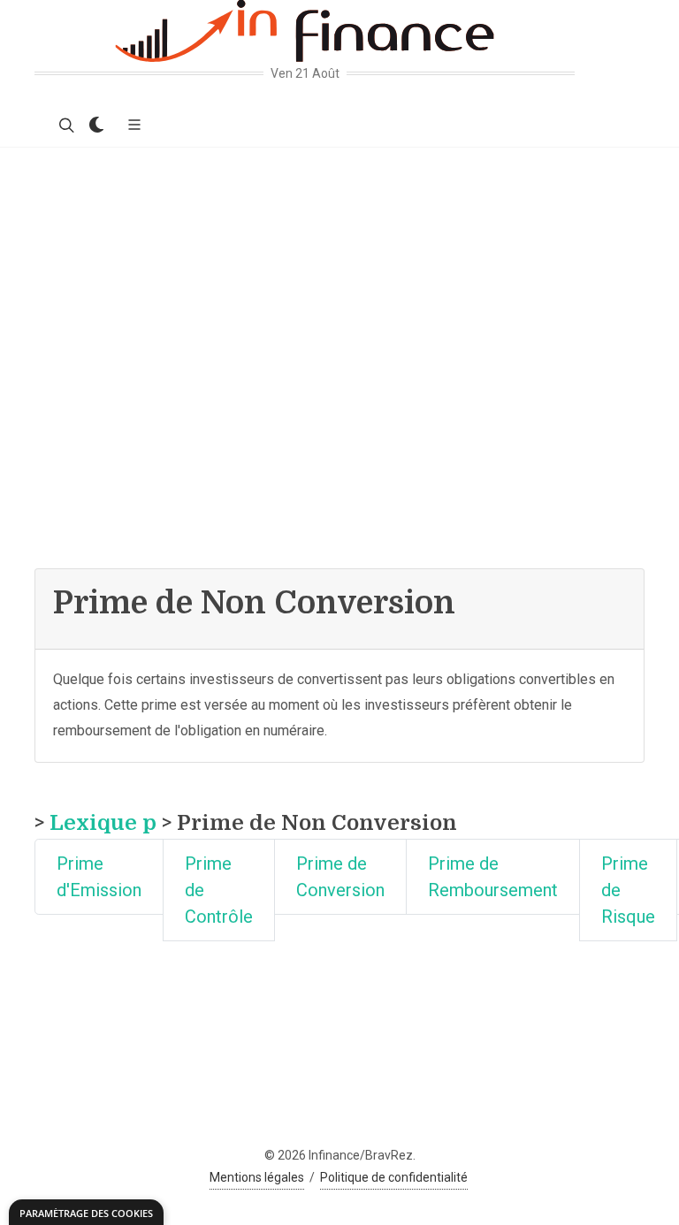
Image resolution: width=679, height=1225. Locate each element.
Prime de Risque (628, 890)
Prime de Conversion (340, 877)
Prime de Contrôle (219, 890)
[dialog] (86, 1212)
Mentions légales (257, 1177)
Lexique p (103, 822)
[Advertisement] (339, 280)
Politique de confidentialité (394, 1177)
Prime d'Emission (99, 877)
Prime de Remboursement (493, 877)
